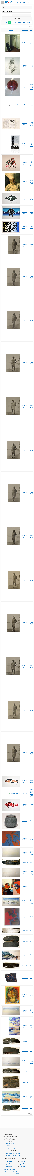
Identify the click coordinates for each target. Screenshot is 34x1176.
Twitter (9, 1163)
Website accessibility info (12, 1153)
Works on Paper (24, 66)
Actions (21, 15)
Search (23, 1161)
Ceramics (24, 793)
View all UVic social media (9, 1169)
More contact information (9, 1148)
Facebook (9, 1161)
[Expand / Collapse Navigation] (2, 2)
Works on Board (24, 916)
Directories (23, 1165)
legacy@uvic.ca (10, 1143)
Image (11, 30)
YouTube (8, 1165)
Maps (23, 1166)
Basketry (24, 104)
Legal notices (21, 1171)
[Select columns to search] (4, 7)
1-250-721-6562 (10, 1145)
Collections (25, 30)
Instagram (9, 1166)
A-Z (23, 1163)
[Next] (31, 26)
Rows (3, 15)
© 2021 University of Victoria (10, 1171)
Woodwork (25, 862)
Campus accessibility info (12, 1155)
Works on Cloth (24, 43)
